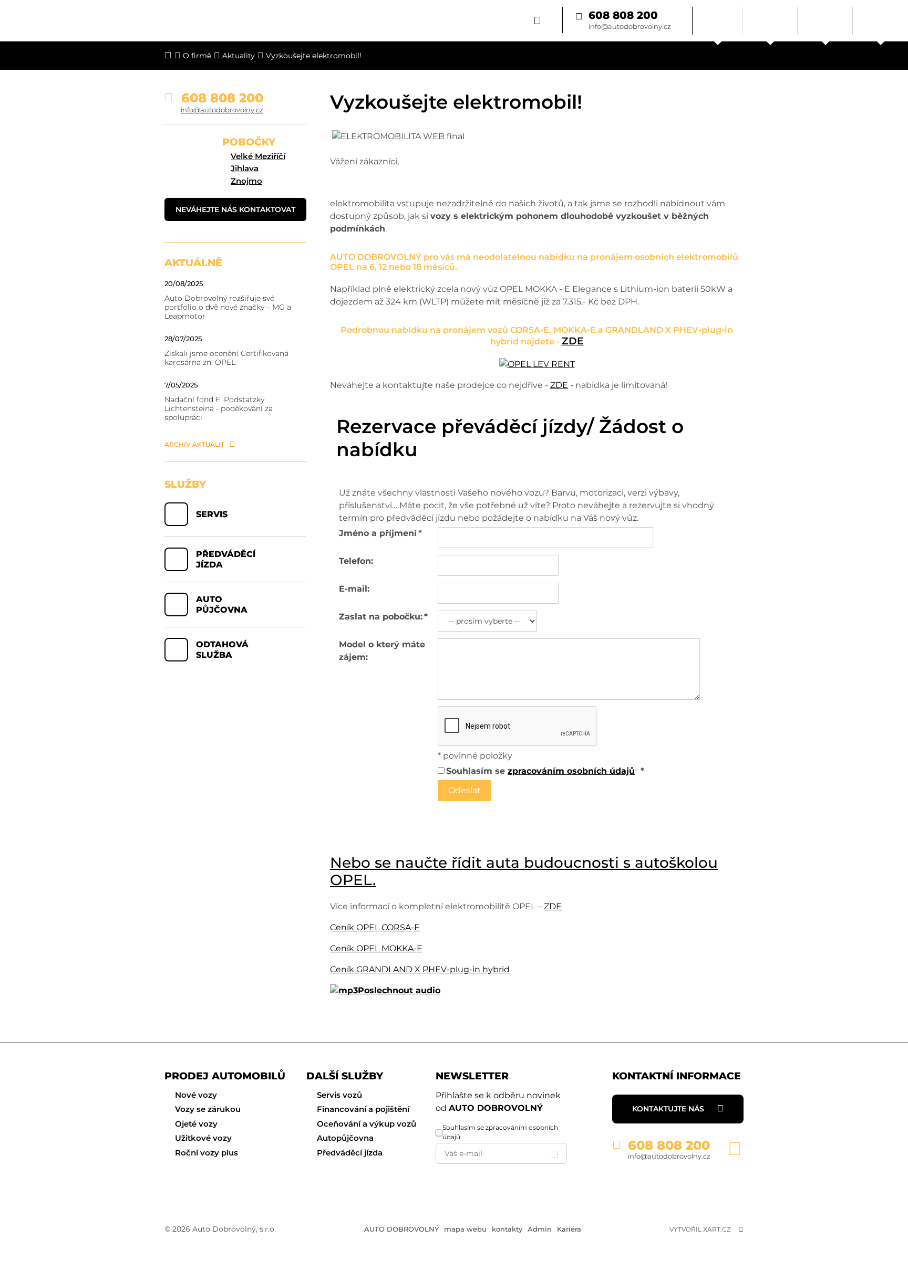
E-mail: (354, 589)
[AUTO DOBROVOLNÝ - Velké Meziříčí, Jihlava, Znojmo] (91, 20)
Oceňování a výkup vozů (366, 1124)
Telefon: (356, 561)
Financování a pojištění (363, 1109)
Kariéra (569, 1229)
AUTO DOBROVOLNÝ (401, 1229)
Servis (212, 514)
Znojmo (246, 181)
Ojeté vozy (196, 1124)
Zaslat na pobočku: (383, 617)
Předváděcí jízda (225, 559)
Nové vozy (196, 1095)
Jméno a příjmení (380, 533)
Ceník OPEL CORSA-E (375, 927)
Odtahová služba (222, 649)
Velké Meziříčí (258, 156)
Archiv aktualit (194, 444)
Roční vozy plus (206, 1153)
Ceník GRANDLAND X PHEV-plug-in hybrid (420, 969)
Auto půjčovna (221, 604)
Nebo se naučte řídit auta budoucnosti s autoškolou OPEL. (524, 871)
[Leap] (880, 21)
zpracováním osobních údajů (571, 771)
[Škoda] (717, 20)
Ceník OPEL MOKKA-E (376, 948)
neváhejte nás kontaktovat (235, 209)
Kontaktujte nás (668, 1108)
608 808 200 (623, 15)
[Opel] (770, 21)
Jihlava (245, 168)
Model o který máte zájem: (382, 650)
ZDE (573, 341)
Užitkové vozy (203, 1138)
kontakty (507, 1229)
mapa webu (465, 1229)
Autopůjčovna (345, 1138)
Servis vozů (339, 1095)
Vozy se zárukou (208, 1109)
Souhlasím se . (500, 1132)
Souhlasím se (540, 771)
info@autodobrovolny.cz (630, 26)
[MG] (825, 21)
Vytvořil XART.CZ (700, 1229)
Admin (540, 1229)
